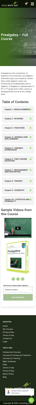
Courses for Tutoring (11, 358)
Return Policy (8, 374)
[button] (18, 109)
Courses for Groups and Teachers (17, 355)
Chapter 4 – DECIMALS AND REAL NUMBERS (16, 138)
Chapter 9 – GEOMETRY (14, 190)
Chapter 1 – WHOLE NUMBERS (17, 109)
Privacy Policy (8, 332)
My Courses (8, 329)
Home (5, 326)
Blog (4, 377)
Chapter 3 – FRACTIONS (15, 128)
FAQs (5, 365)
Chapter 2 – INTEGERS (14, 119)
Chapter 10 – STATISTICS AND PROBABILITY (17, 200)
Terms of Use (8, 335)
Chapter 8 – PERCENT (14, 181)
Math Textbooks (9, 361)
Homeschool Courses (12, 352)
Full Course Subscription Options (15, 285)
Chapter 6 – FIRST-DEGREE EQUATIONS (16, 160)
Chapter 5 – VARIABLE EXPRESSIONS (14, 149)
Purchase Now (18, 297)
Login (5, 342)
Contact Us (7, 338)
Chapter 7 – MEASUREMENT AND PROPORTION (16, 171)
